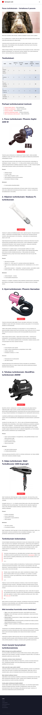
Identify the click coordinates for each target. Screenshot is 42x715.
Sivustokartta (5, 707)
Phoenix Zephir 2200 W (10, 107)
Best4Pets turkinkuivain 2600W (11, 112)
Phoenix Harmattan (9, 110)
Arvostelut (4, 705)
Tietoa (3, 701)
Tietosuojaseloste (6, 704)
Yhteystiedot (4, 702)
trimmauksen (31, 555)
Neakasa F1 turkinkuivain (10, 109)
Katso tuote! (21, 151)
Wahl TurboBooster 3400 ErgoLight (12, 113)
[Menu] (39, 1)
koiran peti (8, 595)
